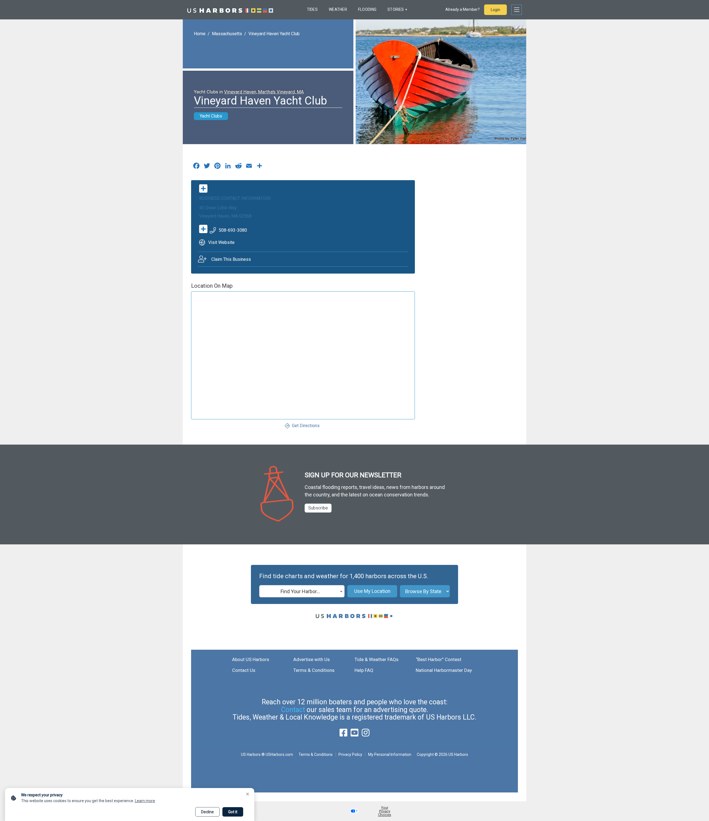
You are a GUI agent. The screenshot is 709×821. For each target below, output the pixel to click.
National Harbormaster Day (444, 670)
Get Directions (306, 425)
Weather (338, 9)
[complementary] (259, 167)
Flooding (367, 9)
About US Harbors (250, 659)
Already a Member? (462, 9)
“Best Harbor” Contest (438, 659)
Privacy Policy (350, 754)
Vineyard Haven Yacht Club (274, 33)
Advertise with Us (311, 659)
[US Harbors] (230, 9)
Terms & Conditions (314, 670)
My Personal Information (389, 754)
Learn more (145, 801)
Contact (293, 710)
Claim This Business (231, 259)
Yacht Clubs (211, 116)
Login (495, 9)
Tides (312, 9)
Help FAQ (363, 670)
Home (199, 33)
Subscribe (318, 508)
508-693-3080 (233, 230)
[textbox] (302, 591)
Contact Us (243, 670)
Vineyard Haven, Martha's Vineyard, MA (264, 92)
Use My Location (372, 591)
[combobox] (302, 591)
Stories (395, 9)
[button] (354, 811)
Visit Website (221, 242)
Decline (207, 812)
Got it (232, 812)
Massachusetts (227, 33)
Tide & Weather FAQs (376, 659)
